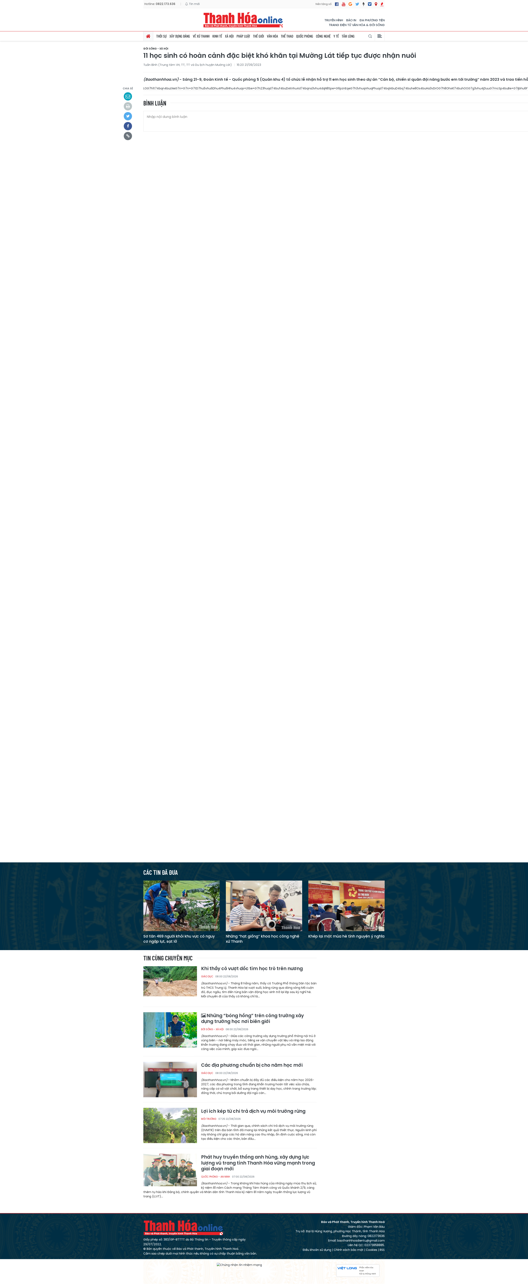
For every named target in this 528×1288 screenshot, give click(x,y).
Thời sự (161, 36)
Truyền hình (333, 20)
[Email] (128, 96)
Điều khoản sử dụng (317, 1250)
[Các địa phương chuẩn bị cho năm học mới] (170, 1079)
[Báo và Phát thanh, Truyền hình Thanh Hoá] (243, 19)
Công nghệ (323, 36)
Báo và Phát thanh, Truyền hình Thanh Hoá (183, 1227)
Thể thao (287, 36)
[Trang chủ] (148, 36)
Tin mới (194, 4)
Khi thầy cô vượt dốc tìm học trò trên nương (252, 969)
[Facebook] (336, 4)
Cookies (371, 1250)
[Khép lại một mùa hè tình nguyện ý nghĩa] (346, 905)
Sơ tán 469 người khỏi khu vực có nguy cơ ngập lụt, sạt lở (179, 939)
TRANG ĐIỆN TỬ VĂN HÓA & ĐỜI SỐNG (357, 25)
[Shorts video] (382, 4)
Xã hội (229, 36)
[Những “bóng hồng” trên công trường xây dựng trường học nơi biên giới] (170, 1030)
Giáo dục (207, 976)
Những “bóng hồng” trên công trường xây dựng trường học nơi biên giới (252, 1019)
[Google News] (350, 4)
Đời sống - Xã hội (155, 48)
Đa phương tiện (372, 20)
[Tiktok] (364, 4)
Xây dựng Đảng (180, 36)
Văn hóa (272, 36)
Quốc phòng (304, 36)
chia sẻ (128, 88)
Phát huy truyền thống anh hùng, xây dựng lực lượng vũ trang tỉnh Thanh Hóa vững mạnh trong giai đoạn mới (258, 1163)
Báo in (351, 20)
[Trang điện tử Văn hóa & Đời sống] (369, 4)
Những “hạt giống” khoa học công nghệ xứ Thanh (262, 939)
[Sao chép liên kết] (128, 136)
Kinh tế (217, 36)
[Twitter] (357, 4)
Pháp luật (243, 36)
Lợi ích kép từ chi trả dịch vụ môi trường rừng (253, 1111)
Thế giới (258, 36)
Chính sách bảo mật (348, 1250)
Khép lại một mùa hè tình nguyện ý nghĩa (346, 936)
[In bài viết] (128, 106)
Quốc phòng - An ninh (215, 1176)
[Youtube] (343, 4)
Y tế (336, 36)
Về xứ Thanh (201, 36)
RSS (382, 1250)
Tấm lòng (348, 36)
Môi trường (208, 1119)
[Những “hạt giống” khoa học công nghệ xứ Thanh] (264, 905)
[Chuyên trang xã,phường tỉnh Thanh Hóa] (376, 4)
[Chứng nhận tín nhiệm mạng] (239, 1265)
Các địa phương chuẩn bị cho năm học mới (252, 1065)
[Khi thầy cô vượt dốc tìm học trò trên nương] (170, 984)
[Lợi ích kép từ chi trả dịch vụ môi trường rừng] (170, 1125)
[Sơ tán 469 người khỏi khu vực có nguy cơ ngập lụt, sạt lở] (181, 905)
